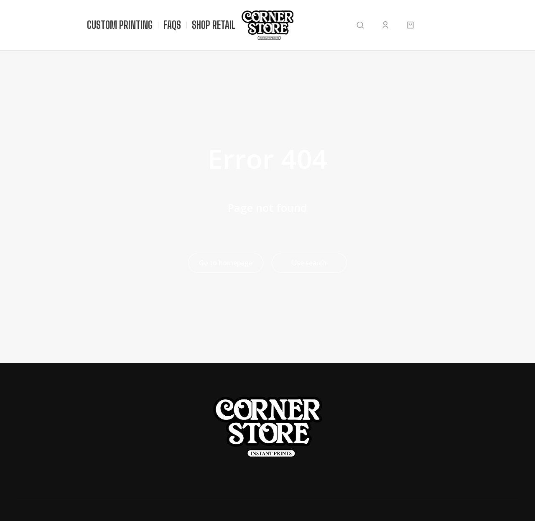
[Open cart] (410, 25)
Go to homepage (225, 262)
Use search (309, 262)
